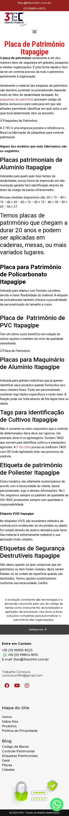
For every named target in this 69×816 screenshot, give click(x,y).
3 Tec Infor (23, 447)
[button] (34, 31)
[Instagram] (27, 685)
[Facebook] (7, 685)
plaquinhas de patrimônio (17, 99)
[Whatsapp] (56, 804)
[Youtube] (17, 685)
